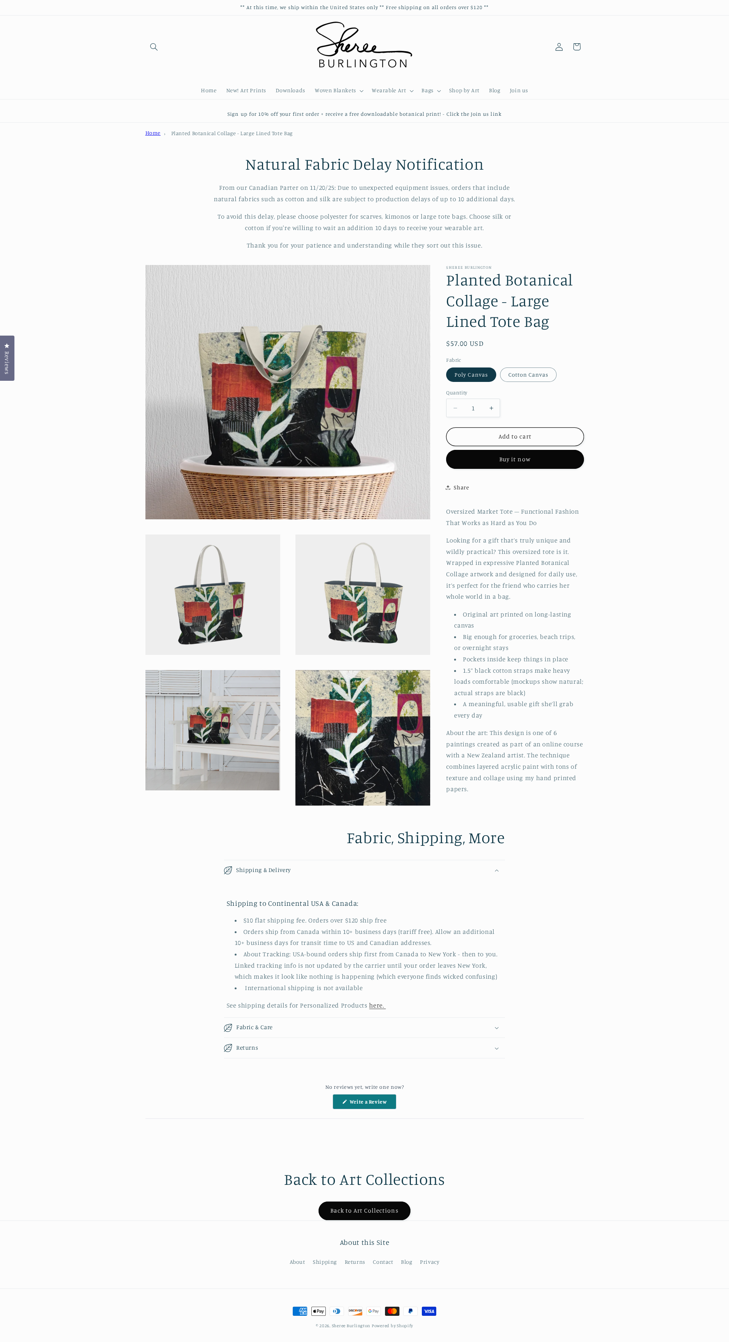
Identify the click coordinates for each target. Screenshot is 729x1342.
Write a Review (372, 1103)
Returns (355, 1261)
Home (153, 132)
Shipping (325, 1261)
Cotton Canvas (528, 374)
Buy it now (515, 459)
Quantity (456, 393)
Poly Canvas (471, 374)
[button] (154, 46)
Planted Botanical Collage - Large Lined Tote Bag (232, 133)
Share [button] (461, 487)
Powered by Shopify (392, 1325)
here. (377, 1005)
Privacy (429, 1261)
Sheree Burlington (351, 1325)
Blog (406, 1261)
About (297, 1261)
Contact (383, 1261)
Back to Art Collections (364, 1210)
